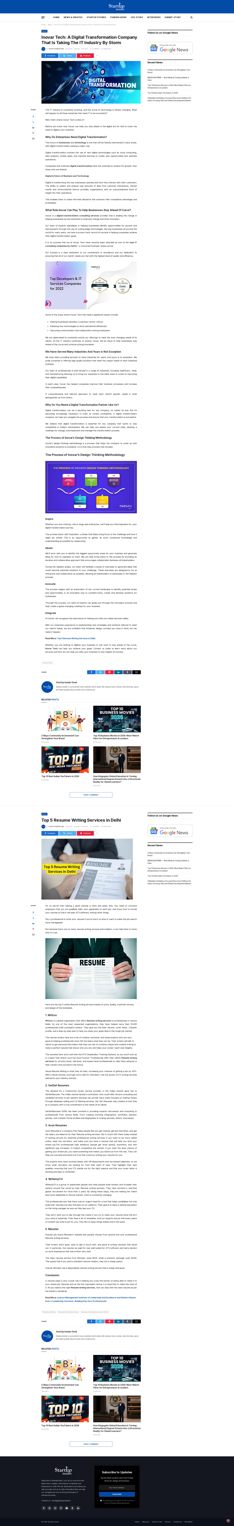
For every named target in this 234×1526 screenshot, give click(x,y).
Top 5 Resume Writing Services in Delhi (76, 638)
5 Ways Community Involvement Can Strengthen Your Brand (60, 737)
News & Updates (73, 17)
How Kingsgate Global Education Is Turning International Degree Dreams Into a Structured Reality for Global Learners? (116, 779)
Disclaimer (189, 1522)
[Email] (33, 138)
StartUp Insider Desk (56, 49)
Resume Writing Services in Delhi (94, 1312)
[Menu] (43, 17)
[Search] (191, 17)
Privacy (168, 1522)
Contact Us (177, 1522)
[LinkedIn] (33, 127)
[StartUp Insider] (117, 6)
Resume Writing (49, 1312)
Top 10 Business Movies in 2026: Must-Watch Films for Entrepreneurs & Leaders (116, 737)
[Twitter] (33, 122)
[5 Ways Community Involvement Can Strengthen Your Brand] (65, 719)
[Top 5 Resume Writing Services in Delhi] (87, 899)
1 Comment (96, 49)
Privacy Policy (116, 1503)
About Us (145, 1522)
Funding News (118, 17)
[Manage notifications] (228, 1521)
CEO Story (137, 17)
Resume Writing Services (68, 1312)
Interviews (154, 17)
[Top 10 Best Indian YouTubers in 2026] (65, 759)
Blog (49, 25)
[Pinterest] (33, 133)
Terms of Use (157, 1522)
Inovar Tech (47, 663)
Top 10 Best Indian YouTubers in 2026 (60, 776)
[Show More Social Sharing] (96, 55)
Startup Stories (96, 17)
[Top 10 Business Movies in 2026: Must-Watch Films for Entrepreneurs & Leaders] (117, 719)
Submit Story (173, 17)
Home (56, 17)
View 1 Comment (91, 795)
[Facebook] (33, 116)
